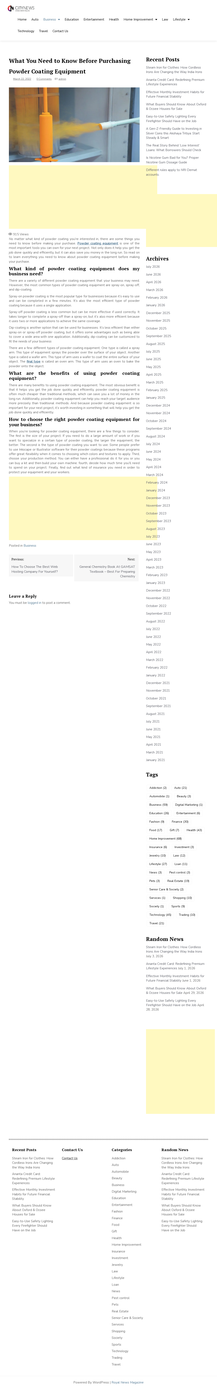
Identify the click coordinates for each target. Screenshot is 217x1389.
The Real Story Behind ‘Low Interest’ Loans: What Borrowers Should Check (173, 147)
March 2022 (154, 660)
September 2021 (158, 706)
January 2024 (155, 490)
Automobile (159, 796)
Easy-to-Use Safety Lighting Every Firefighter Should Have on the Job (171, 118)
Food (155, 830)
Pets (154, 881)
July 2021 (153, 721)
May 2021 (153, 737)
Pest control (179, 872)
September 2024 (158, 428)
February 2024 (156, 482)
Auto (35, 19)
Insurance (158, 847)
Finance (180, 822)
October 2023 (156, 513)
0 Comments (44, 79)
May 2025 (153, 367)
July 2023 (153, 536)
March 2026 (154, 290)
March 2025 (154, 382)
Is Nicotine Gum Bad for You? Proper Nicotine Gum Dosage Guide (172, 160)
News (155, 872)
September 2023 (158, 521)
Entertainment (93, 19)
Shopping (182, 898)
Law (165, 19)
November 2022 (158, 598)
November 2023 (158, 505)
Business (49, 19)
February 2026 (156, 297)
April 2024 (153, 467)
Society (156, 906)
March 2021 (154, 752)
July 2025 (153, 351)
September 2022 (158, 613)
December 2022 (158, 590)
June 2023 (153, 544)
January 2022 (155, 675)
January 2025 (155, 398)
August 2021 (155, 714)
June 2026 (153, 274)
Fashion (156, 822)
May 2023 (153, 552)
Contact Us (60, 31)
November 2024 (158, 413)
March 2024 (154, 475)
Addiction (158, 788)
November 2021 (158, 690)
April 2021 (153, 744)
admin (62, 79)
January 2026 (155, 305)
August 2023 (155, 529)
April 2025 (153, 374)
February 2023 (156, 575)
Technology (26, 31)
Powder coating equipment (97, 243)
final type (34, 361)
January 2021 (155, 760)
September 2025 (158, 336)
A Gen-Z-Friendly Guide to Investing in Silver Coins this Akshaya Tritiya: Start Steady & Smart (174, 133)
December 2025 (158, 313)
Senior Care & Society (166, 889)
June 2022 (153, 637)
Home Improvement (138, 19)
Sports (178, 906)
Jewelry (157, 856)
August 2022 (155, 621)
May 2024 (153, 459)
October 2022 (156, 606)
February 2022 (156, 667)
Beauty (184, 796)
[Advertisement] (83, 197)
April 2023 (153, 559)
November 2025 (158, 321)
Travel (43, 31)
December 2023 (158, 498)
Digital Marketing (189, 805)
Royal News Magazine (127, 1382)
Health (114, 19)
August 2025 (155, 344)
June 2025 (153, 359)
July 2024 (153, 444)
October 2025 (156, 328)
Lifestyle (179, 19)
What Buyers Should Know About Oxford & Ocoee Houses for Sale (176, 106)
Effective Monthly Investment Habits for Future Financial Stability (175, 94)
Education (72, 19)
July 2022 (153, 629)
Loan (181, 864)
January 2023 (155, 583)
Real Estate (178, 881)
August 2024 (155, 436)
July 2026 (153, 267)
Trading (187, 915)
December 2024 (158, 405)
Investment (184, 847)
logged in (34, 603)
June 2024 (153, 452)
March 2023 (154, 567)
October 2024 (156, 421)
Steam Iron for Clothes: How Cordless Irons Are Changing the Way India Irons (174, 69)
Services (157, 898)
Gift (174, 830)
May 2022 (153, 644)
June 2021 (153, 729)
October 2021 (156, 698)
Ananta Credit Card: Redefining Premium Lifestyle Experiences (175, 82)
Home (22, 19)
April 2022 (153, 652)
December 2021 (158, 683)
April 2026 (153, 282)
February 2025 (156, 390)
